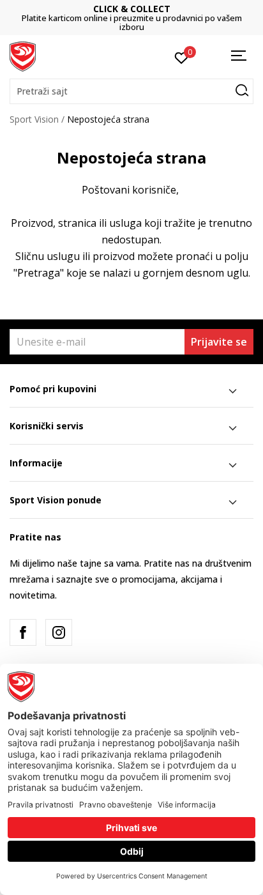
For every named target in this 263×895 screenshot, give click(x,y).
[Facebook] (23, 632)
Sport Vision (34, 119)
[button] (131, 91)
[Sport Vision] (23, 56)
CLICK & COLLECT (103, 8)
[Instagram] (58, 632)
